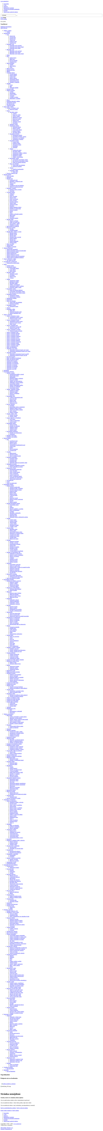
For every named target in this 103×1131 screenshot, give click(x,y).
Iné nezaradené (10, 1068)
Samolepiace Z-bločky (18, 139)
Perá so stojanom (14, 449)
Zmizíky (12, 184)
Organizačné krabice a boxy (16, 837)
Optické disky (10, 635)
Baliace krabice (13, 494)
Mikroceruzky (13, 453)
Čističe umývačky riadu (15, 995)
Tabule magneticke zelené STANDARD (16, 250)
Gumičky (12, 511)
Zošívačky (9, 563)
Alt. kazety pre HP (11, 260)
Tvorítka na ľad (13, 1045)
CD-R (11, 638)
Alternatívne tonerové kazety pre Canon (19, 350)
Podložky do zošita (14, 225)
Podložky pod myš (14, 648)
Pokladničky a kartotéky (12, 854)
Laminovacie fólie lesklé (12, 682)
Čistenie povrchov (14, 655)
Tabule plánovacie (14, 792)
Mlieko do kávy (10, 68)
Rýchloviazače (13, 803)
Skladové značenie (11, 730)
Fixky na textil (13, 200)
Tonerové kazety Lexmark (16, 331)
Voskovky (12, 193)
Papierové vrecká (14, 498)
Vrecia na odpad (13, 913)
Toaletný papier (10, 981)
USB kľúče (12, 703)
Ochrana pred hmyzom (12, 904)
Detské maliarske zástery (15, 207)
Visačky (11, 767)
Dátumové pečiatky (14, 541)
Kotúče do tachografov (18, 169)
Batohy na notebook (14, 619)
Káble (11, 632)
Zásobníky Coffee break (15, 1017)
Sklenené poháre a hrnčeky (16, 1023)
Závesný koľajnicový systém (13, 798)
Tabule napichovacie (11, 253)
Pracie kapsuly (13, 1000)
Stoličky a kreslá (10, 373)
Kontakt (5, 10)
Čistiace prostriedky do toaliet (17, 939)
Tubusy (11, 496)
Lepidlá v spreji (13, 526)
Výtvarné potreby (11, 192)
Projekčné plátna (11, 761)
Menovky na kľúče (14, 860)
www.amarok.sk (4, 1)
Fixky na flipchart (14, 473)
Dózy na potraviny (14, 1047)
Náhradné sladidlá (14, 87)
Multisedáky (13, 377)
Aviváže (12, 1003)
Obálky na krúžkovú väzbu (13, 697)
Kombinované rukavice (15, 881)
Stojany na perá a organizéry (16, 555)
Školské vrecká (13, 234)
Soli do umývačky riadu (15, 994)
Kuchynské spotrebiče (12, 1030)
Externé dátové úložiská (12, 701)
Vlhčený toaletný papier (15, 987)
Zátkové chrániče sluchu (15, 896)
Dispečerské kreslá (14, 375)
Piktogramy (12, 786)
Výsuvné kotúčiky (14, 771)
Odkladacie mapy (14, 817)
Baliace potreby (10, 485)
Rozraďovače (10, 850)
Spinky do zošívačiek (15, 566)
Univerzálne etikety (17, 129)
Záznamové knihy (17, 144)
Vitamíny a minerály (14, 82)
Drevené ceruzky (14, 454)
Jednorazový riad (11, 1057)
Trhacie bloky (10, 245)
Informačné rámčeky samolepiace (18, 783)
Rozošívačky (13, 572)
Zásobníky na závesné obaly (16, 848)
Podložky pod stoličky (12, 436)
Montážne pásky (13, 529)
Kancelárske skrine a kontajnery (17, 407)
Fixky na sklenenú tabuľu (16, 476)
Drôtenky (12, 957)
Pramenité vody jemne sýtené (17, 47)
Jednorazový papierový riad (16, 1059)
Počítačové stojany (11, 673)
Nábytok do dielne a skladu (16, 409)
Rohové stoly (13, 400)
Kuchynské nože (14, 1066)
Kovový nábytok (11, 404)
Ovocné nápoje (13, 74)
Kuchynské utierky (14, 923)
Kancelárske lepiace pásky (16, 532)
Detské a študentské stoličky (16, 385)
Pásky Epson (13, 324)
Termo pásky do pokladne (19, 165)
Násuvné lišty (13, 806)
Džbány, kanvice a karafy (16, 1055)
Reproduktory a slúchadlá (16, 711)
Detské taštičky (13, 238)
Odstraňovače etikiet (14, 658)
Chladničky (12, 1040)
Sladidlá (8, 83)
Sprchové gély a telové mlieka (17, 1011)
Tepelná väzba (10, 689)
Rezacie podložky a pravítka (16, 508)
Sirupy (8, 100)
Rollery (11, 447)
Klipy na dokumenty (14, 510)
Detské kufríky (13, 242)
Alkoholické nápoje (11, 102)
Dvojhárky (15, 123)
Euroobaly (9, 839)
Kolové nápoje (13, 75)
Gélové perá (12, 446)
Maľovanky (12, 215)
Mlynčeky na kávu (14, 1038)
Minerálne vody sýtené (15, 52)
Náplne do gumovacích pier (16, 186)
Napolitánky (13, 93)
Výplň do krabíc (13, 495)
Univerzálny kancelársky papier (20, 159)
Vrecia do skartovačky (15, 613)
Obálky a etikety (7, 30)
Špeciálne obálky (17, 151)
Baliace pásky (13, 530)
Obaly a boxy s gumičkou (16, 805)
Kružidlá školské (14, 230)
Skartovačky (10, 612)
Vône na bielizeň (14, 1006)
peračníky (9, 177)
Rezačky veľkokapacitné (15, 610)
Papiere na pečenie (14, 1048)
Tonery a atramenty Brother (13, 333)
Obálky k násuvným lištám (16, 814)
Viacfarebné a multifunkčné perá (17, 445)
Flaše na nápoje (13, 1051)
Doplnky (12, 870)
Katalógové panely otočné (13, 745)
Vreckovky (12, 926)
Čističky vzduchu (14, 928)
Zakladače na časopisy (15, 832)
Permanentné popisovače (15, 469)
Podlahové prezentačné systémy (14, 744)
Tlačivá (11, 167)
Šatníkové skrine (14, 427)
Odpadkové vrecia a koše (13, 912)
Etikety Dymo (13, 662)
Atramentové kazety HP (15, 326)
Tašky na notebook (14, 623)
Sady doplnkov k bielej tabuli (17, 722)
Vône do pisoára (13, 951)
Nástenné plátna (13, 763)
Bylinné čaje (13, 38)
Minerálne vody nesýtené (16, 51)
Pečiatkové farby (14, 548)
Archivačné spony (14, 836)
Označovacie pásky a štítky (16, 731)
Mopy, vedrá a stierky (15, 965)
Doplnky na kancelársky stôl (13, 552)
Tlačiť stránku (15, 1110)
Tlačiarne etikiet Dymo (15, 663)
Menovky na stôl (14, 775)
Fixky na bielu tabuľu (15, 472)
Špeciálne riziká (13, 882)
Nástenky (9, 729)
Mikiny (11, 893)
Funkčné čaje (13, 42)
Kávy (8, 56)
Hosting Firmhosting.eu (6, 1129)
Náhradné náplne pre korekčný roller (18, 462)
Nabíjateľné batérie (14, 669)
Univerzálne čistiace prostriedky (17, 935)
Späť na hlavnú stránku (22, 1108)
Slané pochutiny (10, 63)
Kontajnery (12, 434)
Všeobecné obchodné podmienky (12, 9)
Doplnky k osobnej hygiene (16, 1013)
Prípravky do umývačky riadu (14, 988)
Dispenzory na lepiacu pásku (16, 533)
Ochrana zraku (10, 898)
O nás (5, 5)
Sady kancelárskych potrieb (13, 578)
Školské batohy (13, 233)
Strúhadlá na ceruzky (12, 464)
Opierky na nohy (14, 415)
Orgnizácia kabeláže (14, 627)
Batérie (8, 665)
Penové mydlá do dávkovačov (17, 975)
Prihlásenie (3, 26)
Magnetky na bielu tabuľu (16, 718)
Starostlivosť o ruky (11, 968)
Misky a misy (13, 1029)
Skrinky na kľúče (14, 859)
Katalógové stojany (11, 737)
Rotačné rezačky (14, 606)
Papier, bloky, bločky (9, 106)
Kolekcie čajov (13, 41)
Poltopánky (12, 871)
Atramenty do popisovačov (16, 477)
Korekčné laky (13, 461)
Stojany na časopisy (14, 556)
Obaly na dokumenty (12, 801)
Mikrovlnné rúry (13, 1037)
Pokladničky (13, 855)
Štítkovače (9, 591)
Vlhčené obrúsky (14, 977)
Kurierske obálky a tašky (15, 287)
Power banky (13, 631)
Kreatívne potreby (14, 218)
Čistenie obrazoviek (14, 654)
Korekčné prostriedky (12, 457)
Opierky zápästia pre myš (16, 651)
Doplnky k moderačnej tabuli (17, 760)
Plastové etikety (16, 128)
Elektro (8, 625)
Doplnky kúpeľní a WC (12, 911)
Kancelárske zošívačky (15, 564)
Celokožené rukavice (15, 877)
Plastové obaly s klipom (15, 809)
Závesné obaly (13, 847)
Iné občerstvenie (10, 104)
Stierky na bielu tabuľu (15, 720)
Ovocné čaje (13, 37)
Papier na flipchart (14, 727)
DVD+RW (12, 643)
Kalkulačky (9, 598)
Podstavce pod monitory (15, 674)
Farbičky (12, 195)
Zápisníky (15, 147)
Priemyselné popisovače (15, 479)
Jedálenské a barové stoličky (16, 382)
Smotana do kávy (11, 70)
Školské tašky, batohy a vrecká (14, 231)
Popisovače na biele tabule (13, 263)
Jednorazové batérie (14, 666)
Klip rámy (12, 782)
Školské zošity (10, 219)
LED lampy (12, 419)
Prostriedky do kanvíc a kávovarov (18, 943)
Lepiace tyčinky (13, 521)
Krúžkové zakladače (14, 826)
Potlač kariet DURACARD (16, 772)
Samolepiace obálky (17, 154)
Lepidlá (8, 518)
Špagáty (11, 500)
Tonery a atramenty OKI (12, 332)
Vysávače (12, 930)
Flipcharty (9, 725)
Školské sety (13, 239)
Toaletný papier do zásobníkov (17, 984)
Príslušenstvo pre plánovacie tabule (18, 794)
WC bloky (12, 941)
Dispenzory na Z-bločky (18, 138)
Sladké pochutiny (11, 90)
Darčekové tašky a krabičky (16, 488)
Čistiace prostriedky (11, 934)
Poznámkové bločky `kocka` (19, 136)
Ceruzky (9, 451)
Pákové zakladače (14, 828)
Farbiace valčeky (14, 583)
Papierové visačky (14, 582)
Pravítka (12, 229)
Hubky (11, 966)
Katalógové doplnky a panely (17, 749)
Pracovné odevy (10, 890)
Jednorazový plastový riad (16, 1060)
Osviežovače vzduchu (12, 946)
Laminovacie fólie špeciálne (13, 699)
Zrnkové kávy (13, 57)
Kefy (11, 960)
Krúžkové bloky (16, 143)
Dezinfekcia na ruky (14, 979)
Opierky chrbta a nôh (12, 413)
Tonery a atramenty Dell (12, 345)
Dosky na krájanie (14, 1064)
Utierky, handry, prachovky (16, 964)
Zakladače (9, 824)
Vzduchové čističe (14, 657)
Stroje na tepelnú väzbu (15, 692)
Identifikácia (10, 765)
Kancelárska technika (9, 579)
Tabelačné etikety (17, 127)
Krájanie (9, 1063)
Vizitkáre (12, 557)
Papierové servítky (14, 919)
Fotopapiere (9, 299)
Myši (11, 710)
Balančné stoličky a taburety (16, 378)
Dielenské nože (13, 515)
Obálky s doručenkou (18, 157)
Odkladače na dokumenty (16, 553)
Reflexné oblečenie (14, 892)
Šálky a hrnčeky (13, 1025)
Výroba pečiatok (14, 549)
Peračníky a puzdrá (11, 188)
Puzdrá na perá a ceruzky (16, 189)
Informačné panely (14, 779)
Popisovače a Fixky (11, 468)
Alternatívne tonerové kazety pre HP (18, 355)
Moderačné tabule (11, 757)
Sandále (11, 873)
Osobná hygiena (10, 1007)
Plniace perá (12, 182)
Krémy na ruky (13, 970)
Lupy (11, 506)
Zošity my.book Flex (15, 222)
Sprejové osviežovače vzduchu (17, 953)
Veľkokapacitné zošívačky (16, 571)
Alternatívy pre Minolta (12, 362)
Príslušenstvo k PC (11, 708)
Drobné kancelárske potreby (13, 503)
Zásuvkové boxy (14, 560)
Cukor (11, 85)
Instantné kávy (13, 61)
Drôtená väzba (10, 685)
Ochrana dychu (10, 905)
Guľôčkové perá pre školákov (17, 185)
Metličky (12, 955)
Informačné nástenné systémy (14, 778)
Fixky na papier (13, 196)
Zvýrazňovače (10, 480)
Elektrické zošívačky (15, 568)
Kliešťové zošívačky (14, 570)
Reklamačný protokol (9, 8)
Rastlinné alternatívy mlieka (13, 101)
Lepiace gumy (13, 519)
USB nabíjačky (13, 629)
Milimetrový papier (17, 117)
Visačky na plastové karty (16, 769)
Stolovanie (9, 1015)
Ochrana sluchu (10, 894)
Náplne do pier (13, 442)
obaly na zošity (10, 176)
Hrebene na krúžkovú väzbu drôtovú (18, 688)
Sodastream (12, 1053)
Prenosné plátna (13, 764)
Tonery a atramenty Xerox (13, 337)
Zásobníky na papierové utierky (17, 924)
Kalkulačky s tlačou (14, 602)
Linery (8, 481)
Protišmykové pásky (14, 536)
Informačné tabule (14, 788)
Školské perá (10, 178)
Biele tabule (9, 715)
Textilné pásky (13, 537)
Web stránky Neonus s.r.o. (7, 1127)
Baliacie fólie (13, 492)
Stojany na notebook (14, 620)
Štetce (11, 212)
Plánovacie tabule (11, 791)
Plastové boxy (13, 830)
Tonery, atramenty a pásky (10, 259)
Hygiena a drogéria (8, 909)
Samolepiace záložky (12, 298)
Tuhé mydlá (12, 969)
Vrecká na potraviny (14, 1042)
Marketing (6, 1070)
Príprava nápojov (11, 1049)
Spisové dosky (13, 816)
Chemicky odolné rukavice (16, 888)
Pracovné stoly (13, 398)
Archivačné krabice (14, 835)
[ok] (16, 15)
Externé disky (13, 705)
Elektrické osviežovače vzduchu (17, 949)
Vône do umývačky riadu (16, 991)
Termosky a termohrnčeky (16, 1052)
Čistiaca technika (11, 927)
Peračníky (12, 191)
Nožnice (12, 507)
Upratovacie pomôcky (12, 954)
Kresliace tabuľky (14, 201)
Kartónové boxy (13, 821)
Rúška (11, 908)
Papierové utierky (11, 917)
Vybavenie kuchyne (11, 1041)
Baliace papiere (13, 502)
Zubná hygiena (13, 1008)
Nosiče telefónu (13, 681)
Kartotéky (12, 405)
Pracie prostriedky (11, 998)
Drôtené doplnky (14, 561)
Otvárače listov (13, 514)
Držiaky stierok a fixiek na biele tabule (19, 719)
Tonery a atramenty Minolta (13, 340)
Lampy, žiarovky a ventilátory (14, 417)
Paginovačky (13, 545)
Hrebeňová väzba (11, 693)
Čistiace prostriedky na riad (16, 942)
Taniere (11, 1027)
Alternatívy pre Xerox (12, 367)
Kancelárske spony (14, 504)
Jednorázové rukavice (15, 886)
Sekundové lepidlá (14, 525)
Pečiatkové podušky (14, 547)
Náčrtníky (12, 216)
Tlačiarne (9, 707)
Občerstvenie (7, 33)
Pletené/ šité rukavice (15, 879)
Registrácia (8, 26)
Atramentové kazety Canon (16, 317)
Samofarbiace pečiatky (15, 544)
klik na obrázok (11, 1083)
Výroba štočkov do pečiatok (16, 551)
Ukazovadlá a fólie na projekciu (14, 750)
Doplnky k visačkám (15, 773)
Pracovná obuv (10, 869)
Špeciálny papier (14, 112)
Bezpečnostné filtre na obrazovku (18, 624)
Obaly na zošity (10, 244)
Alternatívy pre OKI (11, 369)
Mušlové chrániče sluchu (15, 897)
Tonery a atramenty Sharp (13, 343)
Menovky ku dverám (15, 787)
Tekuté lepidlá (13, 522)
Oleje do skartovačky (15, 614)
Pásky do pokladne (14, 163)
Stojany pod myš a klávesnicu (17, 680)
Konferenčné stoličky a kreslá (17, 374)
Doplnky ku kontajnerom (16, 432)
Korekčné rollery (14, 458)
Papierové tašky (13, 491)
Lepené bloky (16, 142)
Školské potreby (7, 174)
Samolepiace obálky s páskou (20, 153)
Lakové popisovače (14, 475)
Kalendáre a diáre (14, 170)
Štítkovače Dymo (14, 597)
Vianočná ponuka (11, 105)
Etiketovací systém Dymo (13, 661)
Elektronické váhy (11, 670)
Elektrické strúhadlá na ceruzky (17, 465)
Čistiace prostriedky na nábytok (17, 938)
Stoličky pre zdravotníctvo (16, 381)
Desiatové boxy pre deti (15, 237)
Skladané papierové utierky (16, 920)
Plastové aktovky (14, 841)
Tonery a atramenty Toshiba (13, 344)
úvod (2, 17)
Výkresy (15, 113)
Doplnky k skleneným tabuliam (14, 756)
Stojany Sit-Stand (14, 676)
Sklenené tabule (10, 738)
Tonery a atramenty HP (12, 325)
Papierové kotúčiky (17, 166)
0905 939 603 (4, 28)
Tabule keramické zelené (12, 252)
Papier (8, 110)
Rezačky (9, 605)
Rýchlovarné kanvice (15, 1033)
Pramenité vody (10, 44)
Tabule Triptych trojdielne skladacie (15, 257)
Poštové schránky (14, 412)
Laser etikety (13, 269)
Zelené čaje (12, 36)
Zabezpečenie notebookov (16, 633)
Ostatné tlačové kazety (12, 360)
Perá (8, 439)
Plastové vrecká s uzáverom (16, 499)
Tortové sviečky (13, 1021)
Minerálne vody (10, 49)
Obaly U (12, 822)
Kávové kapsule (13, 60)
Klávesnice (12, 712)
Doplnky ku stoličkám (15, 386)
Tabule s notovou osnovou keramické (15, 256)
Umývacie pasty (13, 973)
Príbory (11, 1022)
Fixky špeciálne (13, 470)
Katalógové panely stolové (16, 748)
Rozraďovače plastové (15, 851)
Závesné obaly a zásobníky (13, 845)
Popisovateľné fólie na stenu (16, 726)
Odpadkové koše (14, 915)
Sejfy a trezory (13, 411)
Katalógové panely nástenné (16, 746)
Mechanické (12, 878)
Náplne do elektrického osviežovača (18, 947)
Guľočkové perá (13, 441)
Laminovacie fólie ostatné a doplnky (15, 659)
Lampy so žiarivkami (15, 420)
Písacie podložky (14, 811)
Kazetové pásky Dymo (15, 595)
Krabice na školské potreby (16, 214)
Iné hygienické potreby (12, 932)
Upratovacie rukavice (15, 889)
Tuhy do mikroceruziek (15, 456)
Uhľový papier (16, 116)
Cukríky (12, 91)
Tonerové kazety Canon (15, 318)
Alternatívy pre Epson (12, 364)
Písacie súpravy (13, 443)
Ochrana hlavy (10, 866)
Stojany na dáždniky (14, 393)
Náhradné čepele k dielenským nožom (19, 517)
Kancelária (6, 3)
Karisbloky (15, 146)
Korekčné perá (13, 460)
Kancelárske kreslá (14, 388)
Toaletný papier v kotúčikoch (17, 983)
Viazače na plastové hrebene (16, 696)
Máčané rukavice (14, 875)
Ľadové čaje (12, 76)
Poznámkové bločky (14, 134)
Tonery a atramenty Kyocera (13, 339)
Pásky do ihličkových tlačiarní (14, 358)
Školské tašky (13, 235)
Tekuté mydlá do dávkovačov (17, 976)
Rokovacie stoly (13, 403)
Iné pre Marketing (11, 1071)
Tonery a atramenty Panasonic (14, 341)
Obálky (8, 32)
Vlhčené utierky (13, 962)
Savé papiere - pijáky (15, 223)
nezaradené (6, 370)
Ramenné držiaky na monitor (16, 677)
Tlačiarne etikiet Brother (15, 589)
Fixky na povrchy (14, 199)
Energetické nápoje (14, 79)
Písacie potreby (7, 438)
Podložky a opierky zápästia (13, 647)
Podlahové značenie (14, 735)
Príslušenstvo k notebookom (13, 617)
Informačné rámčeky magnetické (17, 784)
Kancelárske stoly (11, 396)
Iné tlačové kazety (11, 356)
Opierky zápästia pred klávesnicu (17, 650)
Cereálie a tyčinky (14, 97)
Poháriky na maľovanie (15, 208)
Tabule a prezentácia (8, 714)
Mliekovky (12, 1026)
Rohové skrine (13, 430)
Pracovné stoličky (14, 379)
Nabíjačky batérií (14, 667)
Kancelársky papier (14, 158)
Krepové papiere (14, 210)
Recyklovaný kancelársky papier (20, 161)
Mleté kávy (12, 59)
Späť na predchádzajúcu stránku (8, 1108)
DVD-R (12, 642)
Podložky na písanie (11, 246)
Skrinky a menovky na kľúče (14, 858)
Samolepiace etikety (14, 125)
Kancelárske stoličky (15, 383)
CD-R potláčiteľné (14, 640)
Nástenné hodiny (14, 392)
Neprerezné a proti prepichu (16, 883)
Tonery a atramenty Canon (13, 316)
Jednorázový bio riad (15, 1061)
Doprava (6, 6)
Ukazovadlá (12, 752)
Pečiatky (9, 540)
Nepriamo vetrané (14, 901)
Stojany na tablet (14, 621)
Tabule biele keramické (12, 249)
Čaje (8, 34)
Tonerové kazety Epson (15, 322)
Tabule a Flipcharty (8, 248)
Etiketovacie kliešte (14, 585)
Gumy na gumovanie (12, 483)
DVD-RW (12, 644)
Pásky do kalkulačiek (12, 347)
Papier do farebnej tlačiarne (19, 162)
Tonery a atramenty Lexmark (13, 329)
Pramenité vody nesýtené (16, 45)
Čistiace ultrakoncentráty (15, 945)
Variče (11, 1032)
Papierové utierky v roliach (16, 922)
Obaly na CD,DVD (14, 636)
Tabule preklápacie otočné (13, 254)
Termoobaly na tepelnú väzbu (17, 691)
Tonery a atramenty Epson (13, 320)
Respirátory (12, 907)
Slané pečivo (13, 66)
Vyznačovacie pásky (14, 534)
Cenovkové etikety (14, 586)
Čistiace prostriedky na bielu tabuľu (18, 716)
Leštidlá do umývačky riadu (16, 992)
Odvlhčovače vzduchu (12, 931)
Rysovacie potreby (11, 227)
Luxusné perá (13, 450)
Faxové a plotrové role (12, 173)
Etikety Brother (13, 590)
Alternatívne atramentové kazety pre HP (19, 354)
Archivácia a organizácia (9, 799)
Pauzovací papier (14, 109)
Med (11, 86)
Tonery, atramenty (8, 314)
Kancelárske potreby (8, 484)
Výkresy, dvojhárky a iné (13, 108)
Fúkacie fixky (13, 197)
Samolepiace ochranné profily (17, 733)
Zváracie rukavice (14, 885)
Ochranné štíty (13, 900)
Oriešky (11, 64)
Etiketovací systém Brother (13, 587)
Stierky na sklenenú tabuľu (16, 741)
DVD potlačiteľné (14, 646)
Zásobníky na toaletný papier (16, 985)
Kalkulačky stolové (14, 600)
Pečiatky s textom (14, 542)
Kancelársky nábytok (9, 371)
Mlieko (8, 71)
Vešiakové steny (13, 428)
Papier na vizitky (17, 114)
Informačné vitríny (14, 780)
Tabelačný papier (17, 121)
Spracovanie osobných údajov (11, 12)
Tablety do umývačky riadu (16, 989)
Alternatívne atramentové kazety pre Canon (20, 351)
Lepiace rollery (13, 523)
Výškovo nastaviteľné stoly (16, 397)
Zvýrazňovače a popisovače (10, 261)
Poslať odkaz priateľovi (6, 1110)
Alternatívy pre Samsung (12, 363)
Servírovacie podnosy (15, 1018)
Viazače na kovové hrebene (16, 686)
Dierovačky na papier (12, 574)
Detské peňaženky (14, 241)
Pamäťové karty (13, 704)
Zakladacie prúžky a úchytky (16, 802)
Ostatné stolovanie (14, 1019)
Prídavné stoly (13, 401)
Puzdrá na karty (13, 810)
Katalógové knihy (14, 813)
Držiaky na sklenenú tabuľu (16, 742)
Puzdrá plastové (13, 768)
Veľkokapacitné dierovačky (16, 576)
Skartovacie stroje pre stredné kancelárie (19, 616)
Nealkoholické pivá (14, 81)
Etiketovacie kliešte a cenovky (14, 581)
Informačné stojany (11, 790)
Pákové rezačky (13, 608)
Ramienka (12, 394)
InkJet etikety (13, 271)
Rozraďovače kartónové (15, 852)
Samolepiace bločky (17, 135)
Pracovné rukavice (11, 874)
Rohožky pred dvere (11, 435)
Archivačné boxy (14, 833)
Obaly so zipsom (14, 820)
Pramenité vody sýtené (15, 48)
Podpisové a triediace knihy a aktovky (16, 840)
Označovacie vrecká (14, 734)
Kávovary (12, 1034)
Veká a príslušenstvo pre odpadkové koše (19, 916)
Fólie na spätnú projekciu (16, 753)
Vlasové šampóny (14, 1010)
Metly (11, 958)
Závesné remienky (14, 776)
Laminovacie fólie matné (12, 700)
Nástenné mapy (10, 795)
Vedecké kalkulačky (14, 601)
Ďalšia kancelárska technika (13, 672)
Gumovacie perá (13, 180)
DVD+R (12, 639)
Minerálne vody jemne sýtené (17, 53)
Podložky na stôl (14, 559)
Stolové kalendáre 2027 (15, 313)
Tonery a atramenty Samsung (14, 336)
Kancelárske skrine (11, 423)
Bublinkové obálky (17, 155)
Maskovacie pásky (14, 538)
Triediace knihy (13, 844)
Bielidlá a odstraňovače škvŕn (17, 1004)
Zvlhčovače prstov (17, 150)
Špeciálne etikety (17, 132)
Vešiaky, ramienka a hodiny (13, 389)
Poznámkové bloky (14, 140)
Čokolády (12, 95)
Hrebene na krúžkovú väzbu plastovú (18, 695)
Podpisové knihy (14, 843)
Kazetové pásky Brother (15, 593)
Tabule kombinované (12, 754)
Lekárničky (9, 903)
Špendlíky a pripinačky (15, 513)
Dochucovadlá (10, 89)
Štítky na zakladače (14, 825)
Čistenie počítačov (11, 653)
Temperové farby (14, 204)
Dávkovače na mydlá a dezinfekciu (18, 980)
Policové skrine (13, 424)
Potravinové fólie (14, 1044)
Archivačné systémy (11, 829)
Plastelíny (12, 206)
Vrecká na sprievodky (15, 487)
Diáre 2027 (15, 172)
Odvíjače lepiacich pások (16, 489)
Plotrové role (16, 120)
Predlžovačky (13, 628)
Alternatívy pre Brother (12, 366)
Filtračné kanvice (14, 1056)
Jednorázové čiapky (14, 867)
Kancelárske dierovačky (15, 575)
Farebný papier (10, 265)
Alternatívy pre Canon (12, 348)
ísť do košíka (4, 19)
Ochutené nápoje (11, 72)
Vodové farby (13, 203)
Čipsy (11, 67)
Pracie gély (12, 999)
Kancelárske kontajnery (12, 431)
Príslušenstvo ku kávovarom (16, 1036)
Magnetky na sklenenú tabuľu (17, 739)
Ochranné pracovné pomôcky (11, 864)
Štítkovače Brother (14, 594)
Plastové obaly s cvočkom (16, 807)
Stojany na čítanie (14, 220)
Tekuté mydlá (13, 972)
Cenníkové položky (8, 1067)
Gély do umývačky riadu (15, 996)
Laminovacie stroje (11, 684)
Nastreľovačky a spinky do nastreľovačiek (20, 567)
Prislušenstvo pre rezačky (16, 609)
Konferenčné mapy (11, 863)
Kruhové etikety (16, 131)
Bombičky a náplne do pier (16, 181)
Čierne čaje (12, 40)
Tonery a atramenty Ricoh (13, 335)
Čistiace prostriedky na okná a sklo (18, 936)
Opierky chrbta (13, 416)
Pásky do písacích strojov (13, 359)
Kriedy (11, 211)
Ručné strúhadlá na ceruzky (16, 466)
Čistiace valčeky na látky (15, 961)
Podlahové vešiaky (14, 390)
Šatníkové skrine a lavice (15, 408)
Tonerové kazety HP (14, 328)
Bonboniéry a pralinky (15, 98)
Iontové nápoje (13, 78)
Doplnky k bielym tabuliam (16, 723)
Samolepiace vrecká (11, 862)
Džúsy (8, 55)
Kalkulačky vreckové (15, 604)
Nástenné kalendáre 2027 (16, 311)
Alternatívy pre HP (11, 352)
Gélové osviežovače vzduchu (17, 950)
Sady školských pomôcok (13, 226)
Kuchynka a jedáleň (8, 1014)
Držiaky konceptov (14, 678)
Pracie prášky (13, 1002)
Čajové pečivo (13, 94)
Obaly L (12, 818)
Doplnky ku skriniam (15, 426)
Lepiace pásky (10, 528)
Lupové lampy (13, 422)
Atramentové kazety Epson (16, 321)
